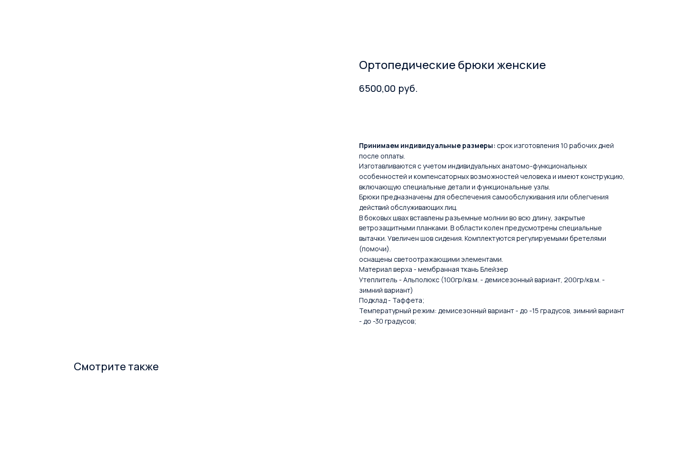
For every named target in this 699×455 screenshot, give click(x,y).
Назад (28, 14)
